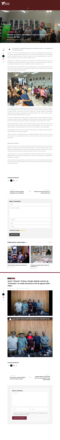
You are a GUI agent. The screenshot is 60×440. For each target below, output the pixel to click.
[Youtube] (3, 59)
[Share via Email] (3, 62)
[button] (28, 8)
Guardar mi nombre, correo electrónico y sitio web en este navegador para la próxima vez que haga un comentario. (31, 414)
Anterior (13, 375)
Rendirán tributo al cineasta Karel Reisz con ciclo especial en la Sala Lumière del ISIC (42, 378)
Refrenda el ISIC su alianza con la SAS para (17, 265)
